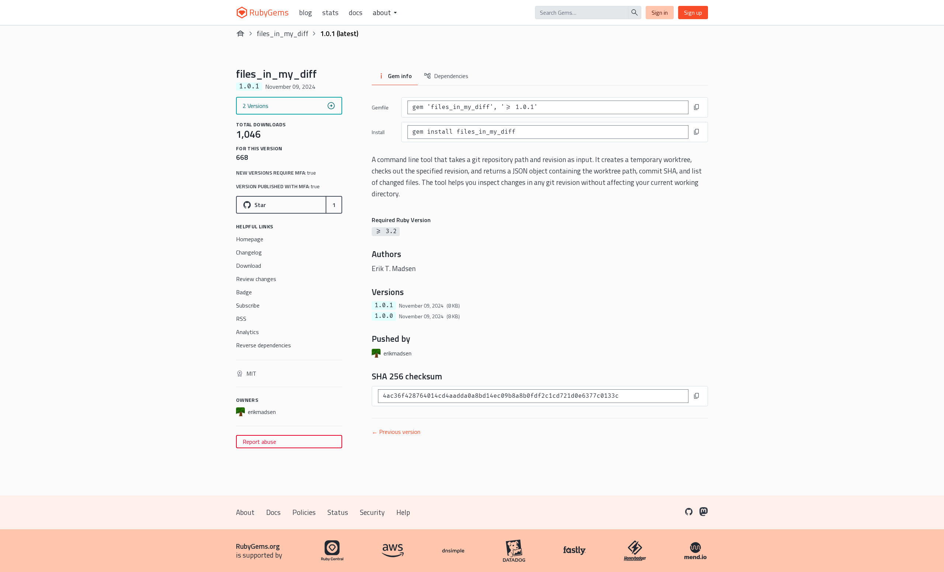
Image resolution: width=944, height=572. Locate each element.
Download (248, 265)
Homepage (249, 239)
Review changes (256, 278)
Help (403, 512)
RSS (241, 318)
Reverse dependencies (263, 345)
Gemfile (380, 107)
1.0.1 (384, 305)
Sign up (693, 12)
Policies (304, 512)
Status (337, 512)
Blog (305, 12)
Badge (244, 292)
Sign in (660, 12)
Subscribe (248, 305)
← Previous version (396, 431)
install (378, 132)
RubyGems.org (258, 546)
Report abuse (259, 441)
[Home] (240, 33)
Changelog (249, 252)
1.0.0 (384, 316)
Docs (355, 12)
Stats (330, 12)
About (245, 512)
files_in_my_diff (282, 33)
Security (372, 512)
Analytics (247, 331)
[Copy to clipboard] (696, 107)
